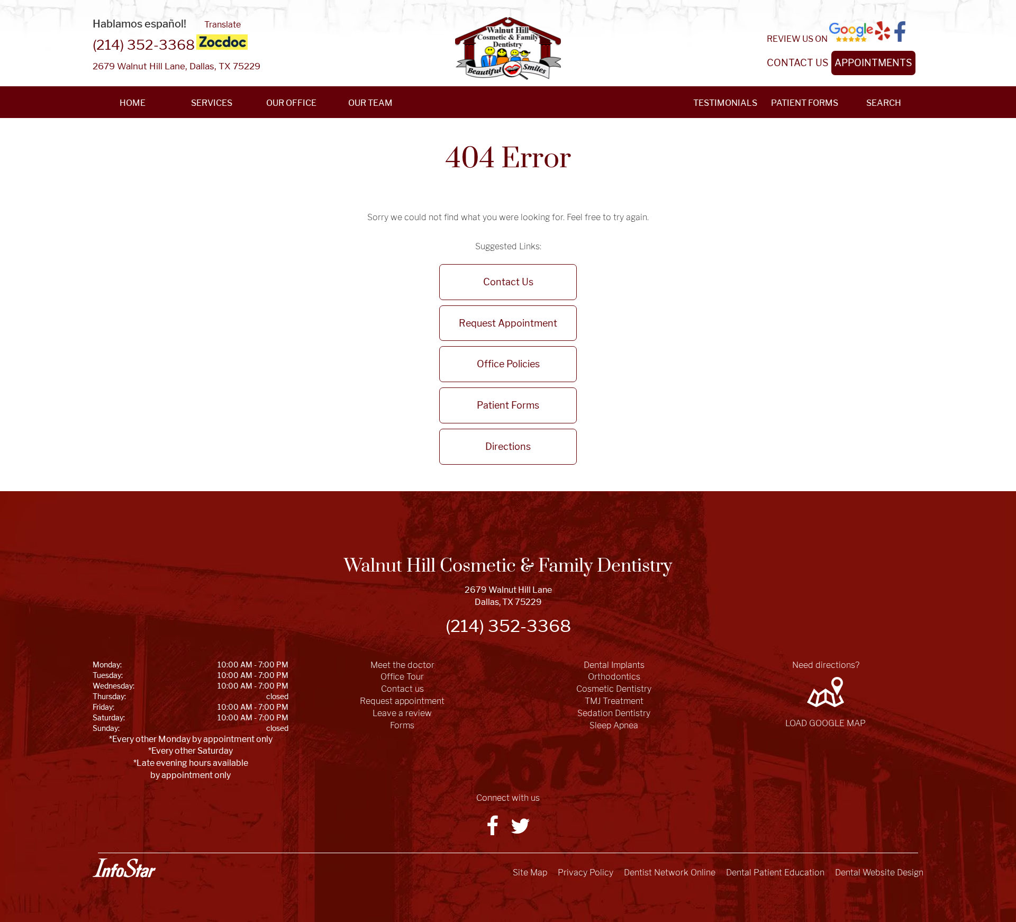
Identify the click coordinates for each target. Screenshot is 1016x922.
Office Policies (508, 363)
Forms (402, 725)
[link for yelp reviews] (883, 31)
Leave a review (402, 713)
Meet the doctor (402, 665)
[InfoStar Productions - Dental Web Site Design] (124, 868)
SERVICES (211, 103)
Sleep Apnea (613, 725)
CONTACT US (798, 62)
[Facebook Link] (493, 831)
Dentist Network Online (669, 872)
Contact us (402, 689)
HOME (133, 103)
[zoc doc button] (222, 42)
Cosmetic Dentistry (613, 689)
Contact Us (508, 281)
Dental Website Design (879, 872)
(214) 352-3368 (144, 45)
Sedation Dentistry (613, 713)
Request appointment (402, 701)
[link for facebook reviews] (900, 31)
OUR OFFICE (291, 103)
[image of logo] (508, 48)
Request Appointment (508, 323)
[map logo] (825, 692)
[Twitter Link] (520, 831)
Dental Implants (614, 665)
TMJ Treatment (614, 701)
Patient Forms (508, 405)
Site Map (530, 872)
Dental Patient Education (775, 872)
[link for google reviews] (851, 32)
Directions (508, 446)
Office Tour (402, 677)
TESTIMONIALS (725, 103)
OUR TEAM (370, 103)
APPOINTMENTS (873, 62)
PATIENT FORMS (804, 103)
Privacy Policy (585, 872)
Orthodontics (614, 677)
